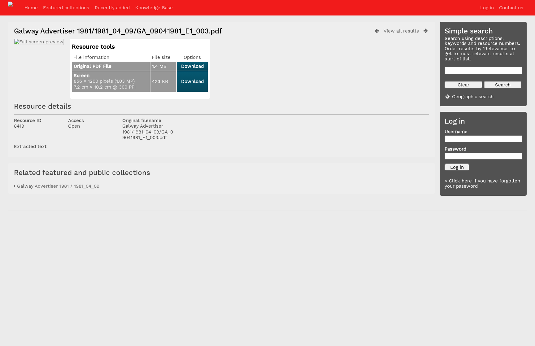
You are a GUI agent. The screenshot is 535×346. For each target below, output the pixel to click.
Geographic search (473, 96)
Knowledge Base (154, 8)
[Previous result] (376, 30)
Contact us (511, 8)
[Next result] (425, 30)
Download (192, 66)
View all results (401, 31)
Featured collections (66, 8)
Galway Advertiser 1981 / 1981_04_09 (57, 186)
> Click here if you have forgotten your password (482, 183)
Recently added (112, 8)
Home (31, 8)
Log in (487, 8)
